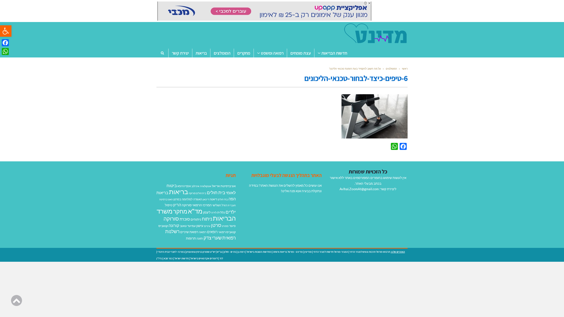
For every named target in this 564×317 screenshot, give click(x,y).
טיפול (169, 205)
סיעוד (232, 226)
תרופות (191, 238)
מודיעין (308, 251)
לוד (221, 258)
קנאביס (163, 226)
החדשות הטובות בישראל (258, 251)
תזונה (200, 238)
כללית (221, 212)
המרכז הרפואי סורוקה (197, 205)
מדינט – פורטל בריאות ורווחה (288, 251)
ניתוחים (196, 219)
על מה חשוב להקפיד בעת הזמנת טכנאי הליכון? (355, 68)
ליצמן (207, 212)
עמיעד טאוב (188, 226)
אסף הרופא (184, 186)
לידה (214, 212)
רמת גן (241, 251)
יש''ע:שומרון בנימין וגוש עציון (200, 251)
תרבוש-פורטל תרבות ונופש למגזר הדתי (370, 251)
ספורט (225, 226)
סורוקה (171, 219)
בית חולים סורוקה (197, 193)
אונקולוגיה (205, 186)
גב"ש (219, 251)
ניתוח (207, 218)
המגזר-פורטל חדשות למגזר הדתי (330, 251)
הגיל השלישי (219, 205)
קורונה (174, 225)
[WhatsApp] (5, 51)
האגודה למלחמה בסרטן (187, 199)
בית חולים (216, 192)
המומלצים (391, 68)
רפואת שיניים (189, 232)
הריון (177, 205)
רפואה (202, 232)
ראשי (405, 68)
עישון (199, 226)
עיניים (207, 226)
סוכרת (185, 219)
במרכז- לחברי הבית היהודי (171, 251)
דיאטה (213, 199)
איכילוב (195, 186)
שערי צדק (213, 237)
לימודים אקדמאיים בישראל (204, 258)
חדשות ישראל (181, 258)
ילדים (231, 211)
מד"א (195, 211)
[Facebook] (5, 42)
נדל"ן (159, 258)
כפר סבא (168, 258)
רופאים (212, 232)
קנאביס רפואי (227, 232)
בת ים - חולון (230, 251)
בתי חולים (223, 199)
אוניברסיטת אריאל (224, 186)
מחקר (180, 211)
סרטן (216, 225)
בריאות (178, 191)
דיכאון (206, 199)
